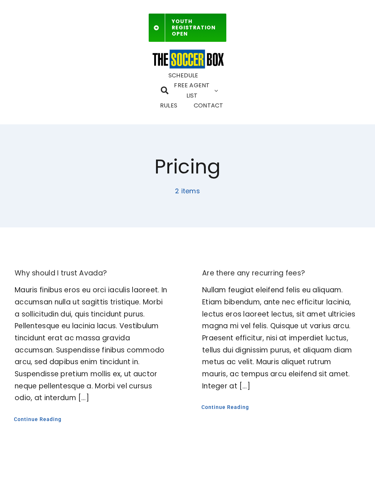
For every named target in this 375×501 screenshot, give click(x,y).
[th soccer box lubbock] (187, 51)
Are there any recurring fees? (253, 273)
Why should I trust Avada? (61, 273)
